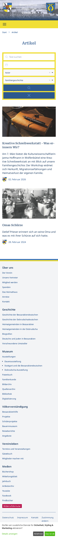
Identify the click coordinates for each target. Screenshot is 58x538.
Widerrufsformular (12, 506)
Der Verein (7, 272)
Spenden (6, 287)
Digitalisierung (9, 398)
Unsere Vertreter (10, 277)
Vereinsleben (10, 443)
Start (4, 32)
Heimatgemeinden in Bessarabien (18, 324)
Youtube (6, 490)
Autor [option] (7, 72)
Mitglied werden (10, 282)
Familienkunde (9, 379)
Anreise (5, 296)
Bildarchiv (6, 384)
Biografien (7, 334)
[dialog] (29, 530)
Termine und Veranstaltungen (16, 449)
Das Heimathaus (9, 292)
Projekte (6, 416)
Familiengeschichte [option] (14, 80)
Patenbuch (7, 374)
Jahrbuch (6, 481)
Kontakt (6, 301)
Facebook (6, 495)
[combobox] (29, 72)
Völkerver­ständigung (15, 406)
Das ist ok (49, 533)
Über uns (7, 267)
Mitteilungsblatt (9, 476)
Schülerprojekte (9, 421)
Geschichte (8, 309)
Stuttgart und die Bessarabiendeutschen (23, 365)
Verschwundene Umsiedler (14, 343)
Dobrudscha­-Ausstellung (16, 369)
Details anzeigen (9, 533)
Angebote (6, 435)
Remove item (49, 72)
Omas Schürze (12, 225)
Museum (7, 351)
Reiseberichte (8, 431)
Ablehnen (38, 533)
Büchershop (8, 471)
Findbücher (7, 500)
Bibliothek (7, 393)
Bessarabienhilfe (10, 411)
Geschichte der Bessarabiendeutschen (20, 314)
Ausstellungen (9, 356)
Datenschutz (8, 517)
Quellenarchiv (8, 389)
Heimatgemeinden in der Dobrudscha (20, 329)
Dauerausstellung (13, 361)
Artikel (15, 32)
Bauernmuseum (9, 426)
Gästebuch (7, 453)
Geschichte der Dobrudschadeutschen (20, 319)
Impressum (22, 517)
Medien (6, 466)
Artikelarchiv (8, 486)
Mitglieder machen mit (13, 458)
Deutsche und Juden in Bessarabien (18, 338)
